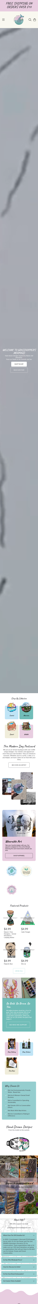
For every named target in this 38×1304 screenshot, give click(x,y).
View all (19, 971)
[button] (3, 20)
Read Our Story (19, 370)
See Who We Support (18, 1025)
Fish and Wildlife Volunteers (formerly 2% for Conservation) (17, 1243)
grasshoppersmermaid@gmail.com (19, 1227)
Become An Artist (19, 765)
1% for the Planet (17, 1241)
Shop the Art (19, 364)
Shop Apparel (19, 855)
